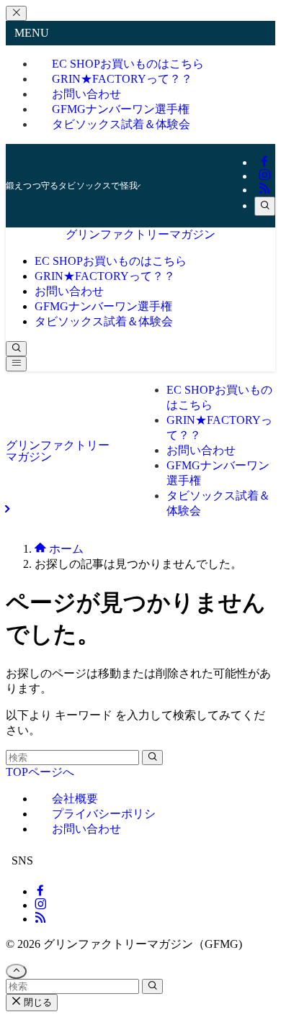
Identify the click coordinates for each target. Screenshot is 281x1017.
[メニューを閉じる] (16, 13)
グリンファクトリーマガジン (140, 234)
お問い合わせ (86, 829)
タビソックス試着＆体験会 (121, 124)
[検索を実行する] (152, 757)
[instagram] (264, 176)
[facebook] (264, 162)
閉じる (36, 1002)
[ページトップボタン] (16, 971)
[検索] (264, 206)
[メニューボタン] (16, 363)
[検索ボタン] (16, 348)
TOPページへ (40, 772)
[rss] (264, 190)
